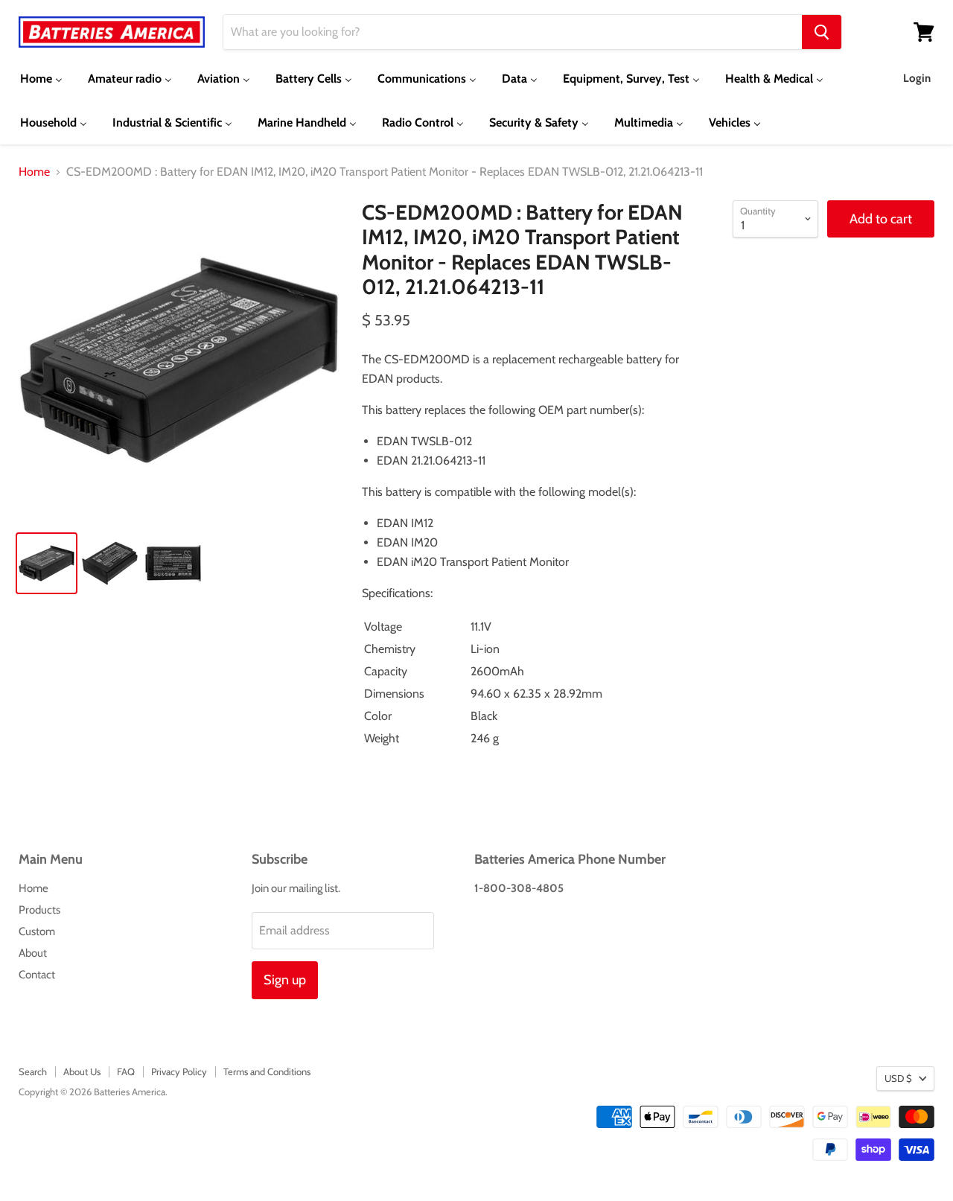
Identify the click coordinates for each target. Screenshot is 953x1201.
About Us (82, 1071)
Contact (37, 974)
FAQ (126, 1071)
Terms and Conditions (266, 1071)
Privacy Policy (179, 1071)
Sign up (285, 980)
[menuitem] (41, 79)
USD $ (898, 1078)
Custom (37, 931)
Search (33, 1071)
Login (917, 78)
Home (34, 172)
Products (39, 910)
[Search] (821, 32)
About (33, 953)
